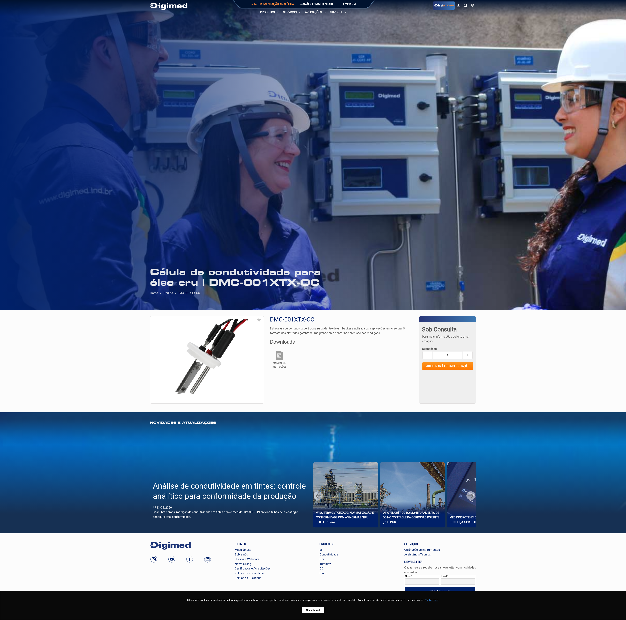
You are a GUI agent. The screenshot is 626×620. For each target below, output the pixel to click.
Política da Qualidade (248, 578)
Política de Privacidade (249, 573)
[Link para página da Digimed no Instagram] (153, 559)
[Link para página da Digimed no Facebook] (189, 559)
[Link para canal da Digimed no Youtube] (171, 559)
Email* (444, 576)
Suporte (336, 12)
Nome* (408, 576)
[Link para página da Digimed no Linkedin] (207, 559)
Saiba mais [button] (431, 600)
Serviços (290, 12)
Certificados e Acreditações (253, 568)
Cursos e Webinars (247, 559)
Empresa (349, 4)
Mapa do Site (243, 549)
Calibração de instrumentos (422, 549)
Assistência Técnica (417, 554)
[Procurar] (465, 5)
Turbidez (325, 564)
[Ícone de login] (458, 5)
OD (321, 568)
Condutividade (329, 554)
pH (321, 549)
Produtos (267, 12)
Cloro (323, 573)
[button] (473, 5)
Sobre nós (241, 554)
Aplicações (313, 12)
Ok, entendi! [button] (313, 610)
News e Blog (243, 564)
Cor (322, 559)
